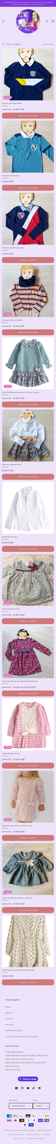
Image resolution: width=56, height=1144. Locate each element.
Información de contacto (36, 1138)
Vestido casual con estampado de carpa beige (18, 970)
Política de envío (19, 1138)
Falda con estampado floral (11, 464)
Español (39, 1106)
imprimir (9, 1013)
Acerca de (9, 1024)
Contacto (9, 1018)
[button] (3, 21)
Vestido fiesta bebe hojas (11, 609)
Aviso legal (46, 1134)
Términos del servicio (33, 1134)
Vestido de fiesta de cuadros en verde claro (17, 898)
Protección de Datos (13, 1030)
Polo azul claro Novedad (10, 176)
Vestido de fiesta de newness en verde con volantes (20, 392)
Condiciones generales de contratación (21, 1036)
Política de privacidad (15, 1134)
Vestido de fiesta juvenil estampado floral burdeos (20, 681)
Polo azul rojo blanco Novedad (13, 248)
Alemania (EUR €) (18, 1106)
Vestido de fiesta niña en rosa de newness (17, 826)
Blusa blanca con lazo (9, 537)
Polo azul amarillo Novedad (12, 103)
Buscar (8, 1007)
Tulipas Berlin (14, 1130)
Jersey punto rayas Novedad (12, 320)
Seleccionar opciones (28, 115)
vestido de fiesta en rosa (10, 753)
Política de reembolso (44, 1130)
